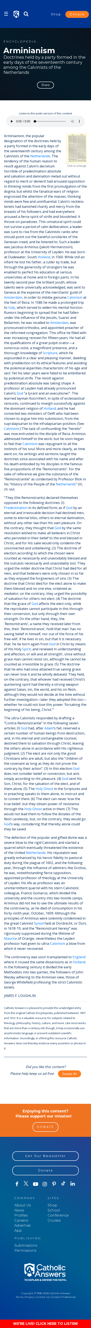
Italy (11, 307)
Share (45, 85)
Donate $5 (69, 1074)
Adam (48, 728)
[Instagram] (45, 1184)
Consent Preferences (63, 1297)
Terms (19, 1297)
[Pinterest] (54, 1184)
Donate (77, 14)
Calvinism (74, 297)
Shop (56, 14)
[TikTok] (63, 1184)
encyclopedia (19, 41)
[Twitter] (26, 1184)
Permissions (25, 1250)
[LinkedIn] (72, 1184)
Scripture (50, 353)
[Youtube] (35, 1184)
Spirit (26, 649)
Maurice (10, 938)
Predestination (16, 507)
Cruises (54, 1220)
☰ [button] (6, 14)
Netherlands (40, 156)
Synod (39, 923)
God (20, 393)
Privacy (29, 1297)
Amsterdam (13, 297)
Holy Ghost (44, 788)
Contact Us (42, 1297)
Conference (58, 1215)
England (79, 957)
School (54, 1210)
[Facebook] (17, 1184)
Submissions (25, 1245)
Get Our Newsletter (45, 1156)
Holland (44, 257)
